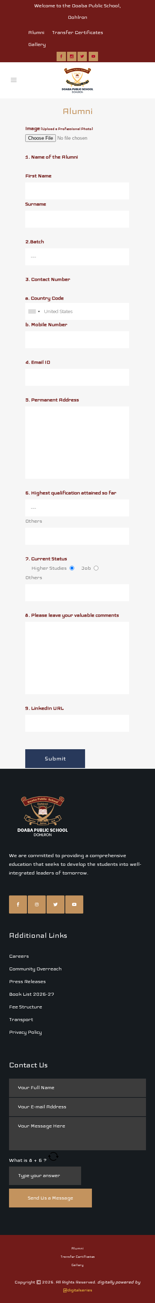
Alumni (36, 32)
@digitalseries (77, 1290)
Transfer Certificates (77, 32)
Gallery (37, 44)
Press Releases (27, 981)
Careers (19, 956)
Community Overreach (35, 969)
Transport (21, 1019)
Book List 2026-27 (31, 994)
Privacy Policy (25, 1032)
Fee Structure (25, 1007)
